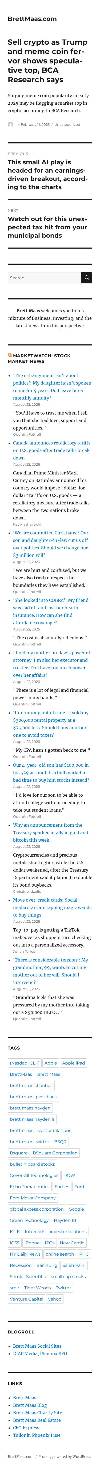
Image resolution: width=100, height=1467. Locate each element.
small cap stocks (68, 1276)
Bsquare (19, 1153)
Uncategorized (67, 124)
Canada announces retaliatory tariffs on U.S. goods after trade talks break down (51, 450)
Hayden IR (65, 1220)
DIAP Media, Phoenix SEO (40, 1353)
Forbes (62, 1186)
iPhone (32, 1242)
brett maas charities (31, 1085)
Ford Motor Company (33, 1197)
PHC (84, 1254)
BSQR (60, 1141)
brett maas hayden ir (32, 1119)
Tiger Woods (37, 1287)
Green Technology (29, 1220)
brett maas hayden (30, 1108)
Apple (51, 1063)
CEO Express (26, 1427)
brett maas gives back (33, 1096)
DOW (69, 1175)
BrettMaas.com (32, 18)
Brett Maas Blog (30, 1405)
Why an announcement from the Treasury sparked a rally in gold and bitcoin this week (50, 832)
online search (60, 1254)
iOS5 (14, 1242)
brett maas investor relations (40, 1130)
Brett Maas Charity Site (37, 1412)
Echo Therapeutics (30, 1186)
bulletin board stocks (32, 1164)
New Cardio (72, 1242)
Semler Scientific (28, 1276)
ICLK (15, 1231)
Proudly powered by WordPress (64, 1456)
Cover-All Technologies (34, 1175)
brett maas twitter (29, 1141)
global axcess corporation (37, 1209)
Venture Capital (26, 1299)
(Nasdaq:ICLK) (24, 1063)
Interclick (35, 1231)
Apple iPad (73, 1063)
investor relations (68, 1231)
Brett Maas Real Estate (37, 1420)
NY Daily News (25, 1254)
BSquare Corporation (55, 1153)
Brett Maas (48, 1074)
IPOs (50, 1242)
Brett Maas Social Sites (37, 1346)
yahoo (54, 1299)
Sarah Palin (74, 1265)
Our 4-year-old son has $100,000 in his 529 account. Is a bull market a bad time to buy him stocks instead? (51, 772)
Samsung (47, 1265)
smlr (14, 1287)
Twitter (63, 1287)
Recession (21, 1265)
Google (76, 1209)
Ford (79, 1186)
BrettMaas (21, 1074)
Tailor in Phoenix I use (37, 1435)
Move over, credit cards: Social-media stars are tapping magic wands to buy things (52, 907)
